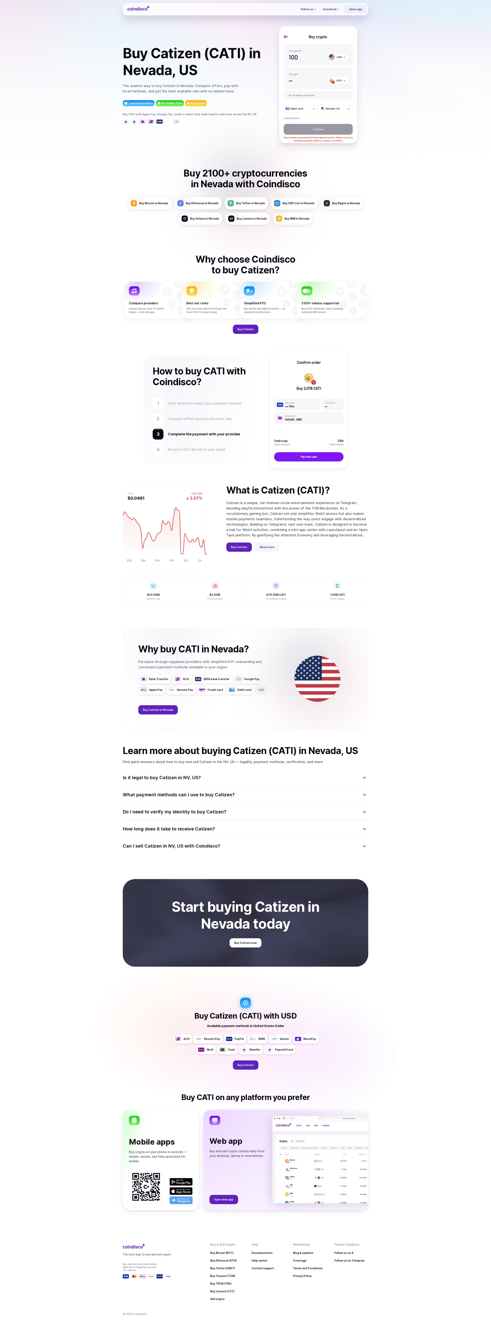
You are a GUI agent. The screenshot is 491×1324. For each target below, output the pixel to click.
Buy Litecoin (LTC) (222, 1291)
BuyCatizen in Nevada (158, 709)
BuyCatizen (245, 329)
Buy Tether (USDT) (222, 1268)
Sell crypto (217, 1299)
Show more (267, 547)
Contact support (263, 1268)
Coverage (299, 1260)
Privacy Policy (302, 1276)
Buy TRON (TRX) (220, 1283)
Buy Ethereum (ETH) (223, 1260)
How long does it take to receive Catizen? (169, 829)
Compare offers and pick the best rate (201, 419)
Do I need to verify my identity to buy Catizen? (174, 812)
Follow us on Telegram (349, 1260)
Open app (355, 9)
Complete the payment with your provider (202, 434)
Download (329, 9)
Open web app (223, 1199)
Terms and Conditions (308, 1268)
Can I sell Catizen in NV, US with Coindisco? (171, 846)
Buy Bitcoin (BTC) (221, 1252)
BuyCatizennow (245, 942)
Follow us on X (343, 1252)
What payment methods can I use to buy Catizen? (179, 794)
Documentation (262, 1252)
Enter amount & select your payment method (204, 403)
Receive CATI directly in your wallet (197, 449)
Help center (259, 1260)
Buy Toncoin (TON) (222, 1276)
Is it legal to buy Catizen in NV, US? (162, 777)
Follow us (307, 9)
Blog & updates (303, 1252)
